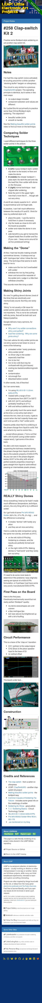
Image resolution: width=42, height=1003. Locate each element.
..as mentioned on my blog (19, 822)
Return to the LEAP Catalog (15, 854)
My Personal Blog (21, 950)
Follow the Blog (21, 921)
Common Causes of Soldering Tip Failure (22, 799)
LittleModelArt (20, 900)
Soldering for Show (16, 806)
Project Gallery (19, 909)
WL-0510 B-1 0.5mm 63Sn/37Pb (20, 391)
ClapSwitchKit (9, 90)
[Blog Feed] (4, 958)
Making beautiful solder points (22, 124)
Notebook (19, 915)
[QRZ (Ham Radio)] (26, 958)
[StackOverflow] (23, 958)
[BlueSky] (12, 958)
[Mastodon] (15, 958)
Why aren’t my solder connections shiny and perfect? (22, 329)
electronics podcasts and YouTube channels (20, 886)
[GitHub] (19, 958)
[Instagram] (8, 958)
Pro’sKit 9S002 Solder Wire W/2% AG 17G (22, 818)
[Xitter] (37, 958)
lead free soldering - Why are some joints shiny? (22, 335)
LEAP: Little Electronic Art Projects (15, 4)
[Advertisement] (21, 981)
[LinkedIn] (34, 958)
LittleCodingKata (19, 942)
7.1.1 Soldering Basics (17, 808)
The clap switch (14, 781)
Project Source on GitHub (15, 849)
